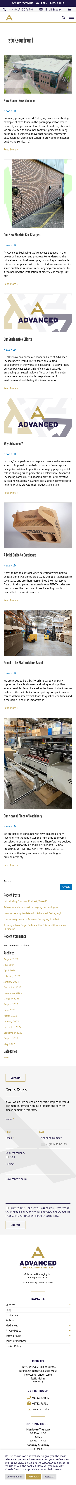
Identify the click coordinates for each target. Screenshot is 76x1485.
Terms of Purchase (16, 1341)
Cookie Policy (13, 1346)
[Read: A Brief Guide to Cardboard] (38, 525)
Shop (8, 1310)
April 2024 (10, 970)
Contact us (12, 1315)
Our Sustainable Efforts (18, 339)
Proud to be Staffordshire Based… (25, 662)
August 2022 (11, 1038)
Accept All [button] (34, 1476)
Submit (15, 1225)
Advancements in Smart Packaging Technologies (31, 907)
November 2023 (13, 993)
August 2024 (11, 959)
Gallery (41, 3)
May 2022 (9, 1044)
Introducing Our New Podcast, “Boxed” (25, 901)
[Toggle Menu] (71, 17)
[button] (63, 17)
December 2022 (12, 1026)
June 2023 (9, 1010)
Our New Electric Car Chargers (22, 234)
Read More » (11, 149)
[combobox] (43, 1144)
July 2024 (9, 964)
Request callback (15, 1153)
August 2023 (11, 1004)
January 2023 (11, 1021)
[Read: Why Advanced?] (38, 417)
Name (10, 1119)
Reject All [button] (49, 1476)
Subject (10, 1164)
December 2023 (12, 987)
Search (7, 881)
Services (10, 1305)
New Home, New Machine (19, 100)
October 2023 (11, 998)
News (7, 111)
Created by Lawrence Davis (39, 1282)
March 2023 (10, 1015)
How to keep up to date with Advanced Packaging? (32, 913)
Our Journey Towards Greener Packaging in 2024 (31, 919)
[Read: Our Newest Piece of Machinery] (38, 763)
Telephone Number (50, 1138)
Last (41, 1132)
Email (10, 1138)
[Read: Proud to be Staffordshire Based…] (38, 632)
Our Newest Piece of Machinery (23, 816)
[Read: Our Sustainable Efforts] (38, 313)
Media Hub (57, 3)
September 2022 (13, 1032)
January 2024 (11, 981)
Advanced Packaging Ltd (39, 1274)
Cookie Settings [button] (14, 1476)
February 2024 (12, 975)
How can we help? (16, 1179)
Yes (13, 1157)
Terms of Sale (13, 1335)
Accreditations (22, 3)
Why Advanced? (13, 443)
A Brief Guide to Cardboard (20, 555)
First (8, 1132)
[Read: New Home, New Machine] (38, 74)
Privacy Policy (13, 1330)
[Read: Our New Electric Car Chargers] (38, 193)
